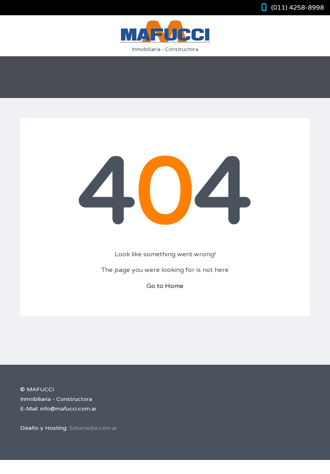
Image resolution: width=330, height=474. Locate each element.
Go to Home (165, 286)
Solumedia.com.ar (93, 428)
